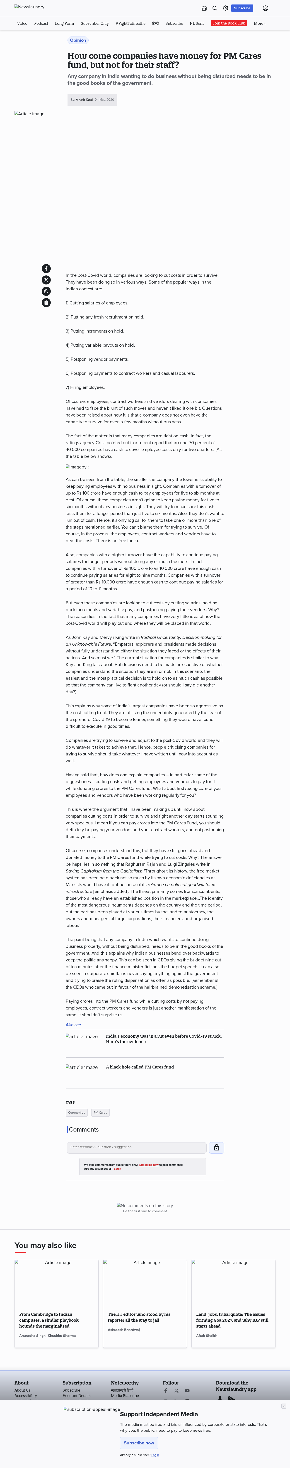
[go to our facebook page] (165, 1391)
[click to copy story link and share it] (46, 302)
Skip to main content (37, 36)
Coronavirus (76, 1113)
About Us (22, 1390)
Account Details (77, 1395)
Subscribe (242, 8)
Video (22, 23)
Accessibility (25, 1395)
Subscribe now (139, 1443)
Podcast (41, 23)
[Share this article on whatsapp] (46, 291)
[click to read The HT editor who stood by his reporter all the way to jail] (145, 1283)
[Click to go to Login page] (265, 8)
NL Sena (197, 23)
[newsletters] (204, 8)
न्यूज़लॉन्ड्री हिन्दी (122, 1390)
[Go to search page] (214, 8)
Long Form (64, 23)
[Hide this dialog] (283, 1406)
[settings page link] (225, 8)
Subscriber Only (95, 23)
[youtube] (187, 1391)
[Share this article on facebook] (46, 268)
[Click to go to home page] (39, 7)
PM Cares (100, 1113)
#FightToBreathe (130, 23)
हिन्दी (155, 23)
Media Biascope (125, 1395)
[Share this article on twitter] (46, 280)
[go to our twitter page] (176, 1391)
